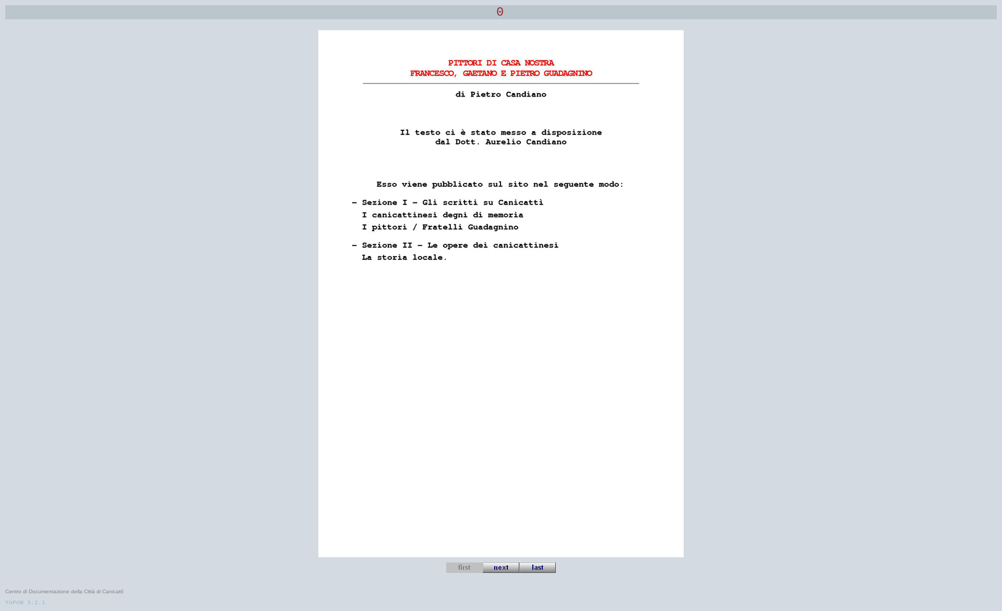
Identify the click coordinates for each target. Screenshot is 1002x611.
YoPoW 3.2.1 (25, 603)
